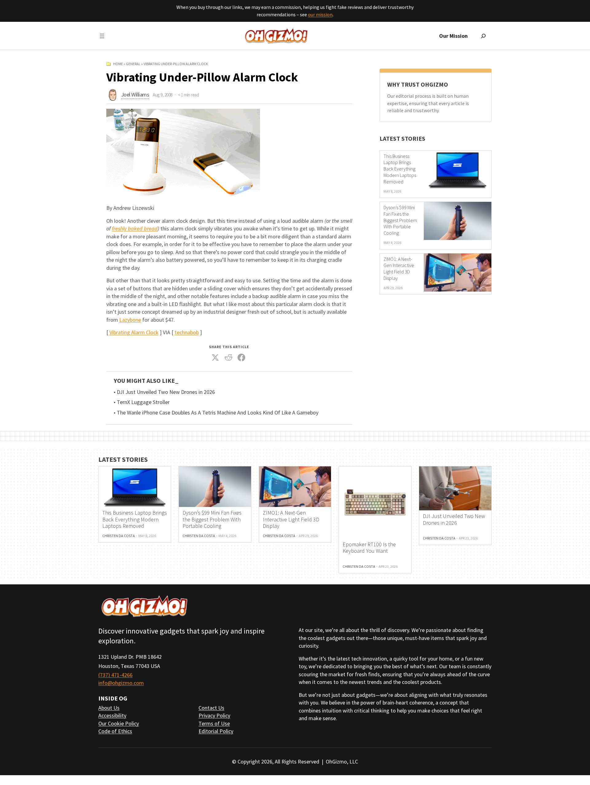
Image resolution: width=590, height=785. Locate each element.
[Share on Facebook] (241, 357)
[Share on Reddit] (228, 357)
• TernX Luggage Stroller (142, 402)
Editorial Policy (216, 731)
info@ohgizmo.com (121, 682)
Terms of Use (214, 723)
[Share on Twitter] (215, 357)
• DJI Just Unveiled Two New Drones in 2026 (164, 392)
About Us (109, 707)
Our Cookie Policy (118, 723)
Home (118, 63)
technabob (187, 332)
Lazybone (130, 319)
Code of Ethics (115, 731)
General (133, 63)
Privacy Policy (214, 715)
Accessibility (112, 715)
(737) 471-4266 (115, 674)
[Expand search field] (483, 36)
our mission (320, 14)
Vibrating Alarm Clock (134, 332)
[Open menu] (102, 36)
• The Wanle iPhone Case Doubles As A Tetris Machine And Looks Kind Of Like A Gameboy (216, 412)
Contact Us (211, 707)
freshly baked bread (135, 228)
